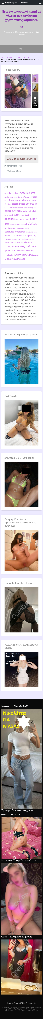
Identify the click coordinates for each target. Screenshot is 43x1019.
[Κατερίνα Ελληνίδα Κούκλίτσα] (21, 899)
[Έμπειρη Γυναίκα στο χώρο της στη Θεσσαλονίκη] (21, 838)
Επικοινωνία (31, 1003)
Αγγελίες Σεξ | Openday (16, 3)
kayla (6, 215)
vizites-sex (11, 228)
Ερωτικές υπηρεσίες (15, 232)
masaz (10, 215)
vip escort (22, 224)
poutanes (17, 215)
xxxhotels (20, 229)
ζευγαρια (13, 242)
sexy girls (19, 219)
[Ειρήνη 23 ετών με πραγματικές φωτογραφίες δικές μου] (22, 550)
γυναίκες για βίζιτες (12, 32)
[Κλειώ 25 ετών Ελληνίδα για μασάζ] (22, 669)
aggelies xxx (8, 197)
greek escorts (28, 207)
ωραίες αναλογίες (15, 259)
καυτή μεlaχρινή (24, 242)
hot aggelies (23, 211)
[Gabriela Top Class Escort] (22, 610)
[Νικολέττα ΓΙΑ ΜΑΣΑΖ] (21, 759)
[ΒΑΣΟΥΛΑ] (22, 423)
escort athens (24, 200)
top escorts (13, 224)
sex (23, 215)
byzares (14, 197)
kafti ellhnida (32, 211)
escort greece (18, 204)
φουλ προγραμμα (26, 254)
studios (27, 219)
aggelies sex (27, 192)
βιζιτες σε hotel (13, 236)
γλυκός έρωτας (26, 235)
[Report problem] (20, 49)
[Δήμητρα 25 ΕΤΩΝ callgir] (22, 484)
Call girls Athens (23, 197)
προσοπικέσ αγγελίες (24, 251)
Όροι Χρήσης (12, 1003)
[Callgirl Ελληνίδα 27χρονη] (21, 967)
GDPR (22, 1003)
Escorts (30, 204)
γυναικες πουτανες (12, 239)
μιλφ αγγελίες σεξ (17, 246)
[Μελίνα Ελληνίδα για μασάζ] (22, 361)
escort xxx (20, 207)
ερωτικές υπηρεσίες (26, 32)
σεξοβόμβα (9, 255)
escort (14, 200)
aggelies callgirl (12, 193)
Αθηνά (27, 228)
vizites (32, 223)
